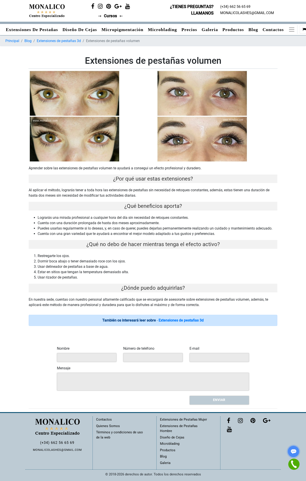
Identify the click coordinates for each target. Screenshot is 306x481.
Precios (189, 29)
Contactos (273, 29)
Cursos (110, 16)
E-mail (194, 348)
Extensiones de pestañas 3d (59, 41)
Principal (12, 41)
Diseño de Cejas (79, 29)
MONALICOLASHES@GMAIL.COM (57, 449)
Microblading (162, 29)
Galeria (210, 29)
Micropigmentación (122, 29)
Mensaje (63, 368)
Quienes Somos (108, 426)
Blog (253, 29)
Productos (233, 29)
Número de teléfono (138, 348)
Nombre (63, 348)
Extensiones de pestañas (32, 29)
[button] (291, 29)
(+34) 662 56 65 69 (57, 443)
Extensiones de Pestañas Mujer (183, 419)
